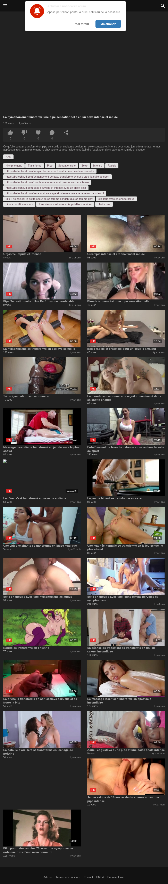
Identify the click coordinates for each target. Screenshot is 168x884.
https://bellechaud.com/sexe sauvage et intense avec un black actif (46, 187)
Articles (47, 877)
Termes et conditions (68, 877)
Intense (97, 165)
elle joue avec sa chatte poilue (116, 198)
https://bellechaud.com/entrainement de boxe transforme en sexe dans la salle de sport (57, 176)
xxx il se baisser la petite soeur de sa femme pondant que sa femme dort (49, 198)
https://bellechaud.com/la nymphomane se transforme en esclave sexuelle (50, 171)
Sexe (84, 165)
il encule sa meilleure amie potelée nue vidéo (65, 204)
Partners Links (116, 877)
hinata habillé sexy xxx (19, 204)
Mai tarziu (82, 24)
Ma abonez (108, 24)
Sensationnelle (67, 165)
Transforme (34, 165)
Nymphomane (14, 165)
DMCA (100, 877)
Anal (8, 156)
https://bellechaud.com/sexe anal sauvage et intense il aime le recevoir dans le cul (55, 193)
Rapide (112, 165)
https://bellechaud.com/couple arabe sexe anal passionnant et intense (47, 182)
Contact (88, 877)
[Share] (66, 132)
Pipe (49, 165)
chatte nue (104, 204)
